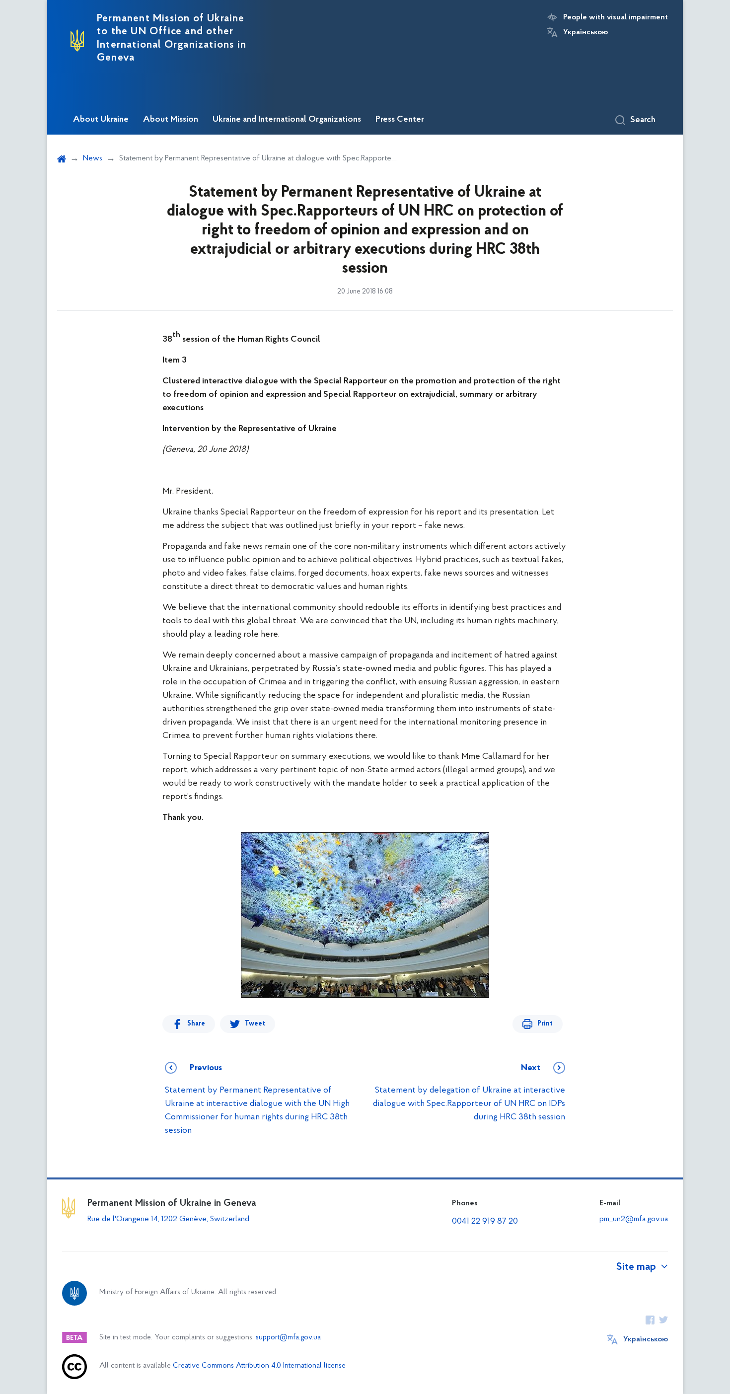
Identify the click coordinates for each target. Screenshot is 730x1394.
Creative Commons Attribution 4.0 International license (259, 1366)
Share (196, 1023)
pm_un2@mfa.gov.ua (633, 1219)
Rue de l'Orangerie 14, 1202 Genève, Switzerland (168, 1219)
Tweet (255, 1023)
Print (545, 1023)
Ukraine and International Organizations (287, 119)
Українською (585, 32)
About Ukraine (101, 119)
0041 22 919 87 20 (485, 1221)
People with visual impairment (615, 17)
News (92, 158)
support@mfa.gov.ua (288, 1337)
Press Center (399, 119)
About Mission (170, 119)
